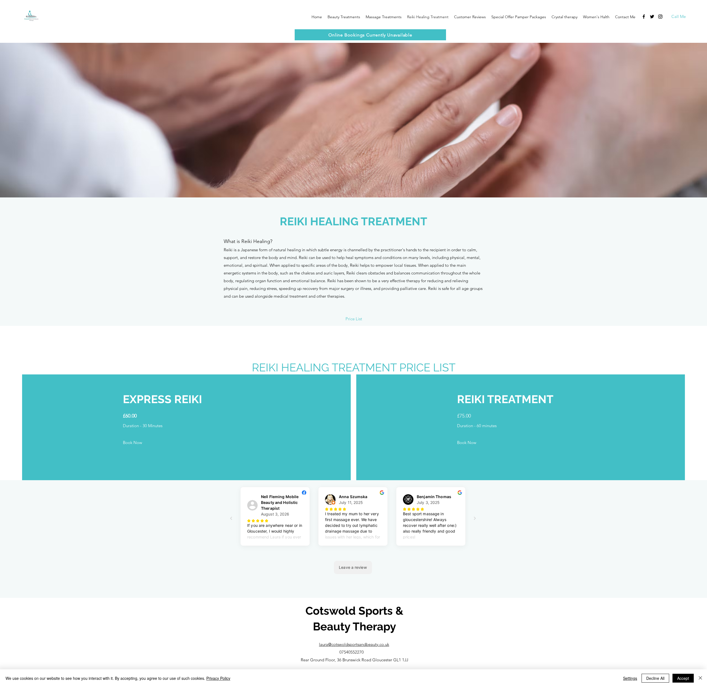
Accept (683, 678)
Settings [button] (630, 678)
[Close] (700, 678)
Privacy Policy (218, 678)
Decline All (655, 678)
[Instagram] (660, 16)
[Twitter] (652, 16)
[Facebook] (644, 16)
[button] (470, 17)
